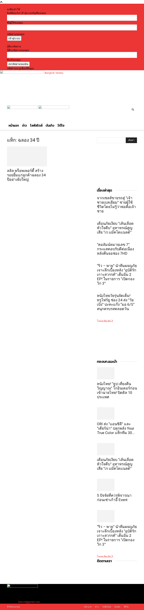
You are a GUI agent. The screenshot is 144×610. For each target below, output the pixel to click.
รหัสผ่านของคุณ (15, 34)
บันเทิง (50, 125)
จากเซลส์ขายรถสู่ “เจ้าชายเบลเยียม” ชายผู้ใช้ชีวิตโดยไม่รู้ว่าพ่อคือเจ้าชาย (116, 204)
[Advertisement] (114, 169)
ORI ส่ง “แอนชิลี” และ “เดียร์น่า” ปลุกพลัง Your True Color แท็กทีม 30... (116, 428)
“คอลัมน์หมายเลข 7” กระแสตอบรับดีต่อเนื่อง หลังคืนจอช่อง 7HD (115, 249)
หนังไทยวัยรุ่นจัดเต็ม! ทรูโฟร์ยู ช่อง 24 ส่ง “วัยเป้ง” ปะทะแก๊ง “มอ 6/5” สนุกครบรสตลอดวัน (116, 302)
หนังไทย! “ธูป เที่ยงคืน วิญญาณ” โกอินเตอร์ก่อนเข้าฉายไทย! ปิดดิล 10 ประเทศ (117, 390)
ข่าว (24, 125)
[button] (133, 109)
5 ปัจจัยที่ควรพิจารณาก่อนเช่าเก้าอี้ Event (114, 497)
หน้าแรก (14, 125)
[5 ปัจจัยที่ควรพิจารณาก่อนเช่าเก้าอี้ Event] (117, 485)
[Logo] (22, 108)
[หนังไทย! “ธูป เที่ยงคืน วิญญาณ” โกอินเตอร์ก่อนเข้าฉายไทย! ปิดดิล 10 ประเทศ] (117, 373)
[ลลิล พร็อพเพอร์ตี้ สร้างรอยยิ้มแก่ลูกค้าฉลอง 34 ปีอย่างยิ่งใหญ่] (27, 156)
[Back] (48, 5)
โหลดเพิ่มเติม (104, 320)
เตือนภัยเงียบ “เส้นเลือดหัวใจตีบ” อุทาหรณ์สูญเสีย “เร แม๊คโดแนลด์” (115, 227)
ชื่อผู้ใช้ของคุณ (15, 22)
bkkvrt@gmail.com (29, 601)
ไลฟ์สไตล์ (36, 125)
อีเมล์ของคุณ (14, 59)
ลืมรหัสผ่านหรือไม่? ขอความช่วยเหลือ (27, 42)
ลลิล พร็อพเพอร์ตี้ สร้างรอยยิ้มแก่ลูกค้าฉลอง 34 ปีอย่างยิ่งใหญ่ (26, 175)
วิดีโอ (60, 125)
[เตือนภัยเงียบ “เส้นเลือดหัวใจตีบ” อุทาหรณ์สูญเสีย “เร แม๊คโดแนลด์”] (117, 449)
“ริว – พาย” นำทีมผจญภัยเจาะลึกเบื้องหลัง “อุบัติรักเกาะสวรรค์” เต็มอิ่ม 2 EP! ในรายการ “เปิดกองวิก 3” (117, 274)
